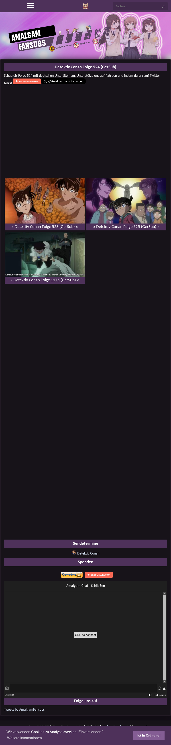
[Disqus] (85, 344)
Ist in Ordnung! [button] (149, 735)
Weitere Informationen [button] (24, 738)
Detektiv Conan (88, 553)
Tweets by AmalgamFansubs (24, 710)
